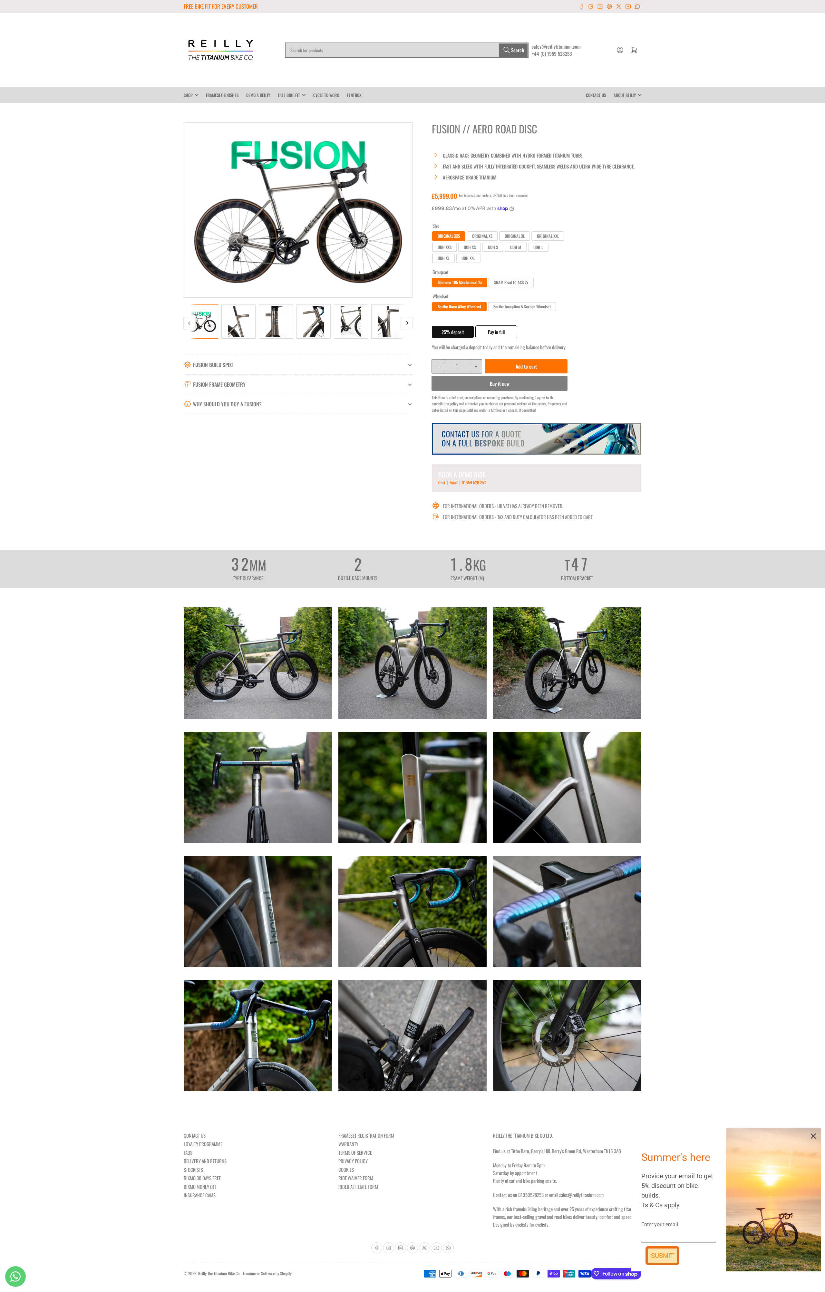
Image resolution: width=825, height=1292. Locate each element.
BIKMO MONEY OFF (200, 1186)
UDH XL (443, 258)
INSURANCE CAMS (200, 1195)
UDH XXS (444, 247)
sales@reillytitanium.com (556, 46)
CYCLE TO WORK (326, 95)
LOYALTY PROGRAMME (203, 1143)
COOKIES (346, 1169)
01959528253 (531, 1194)
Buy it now (500, 383)
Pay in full (496, 331)
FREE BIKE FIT (289, 95)
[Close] (813, 1136)
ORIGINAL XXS (449, 236)
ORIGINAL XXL (548, 236)
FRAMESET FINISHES (222, 95)
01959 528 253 (474, 482)
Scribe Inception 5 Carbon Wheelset (522, 306)
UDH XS (470, 247)
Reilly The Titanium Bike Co (219, 1273)
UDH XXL (468, 258)
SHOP (188, 95)
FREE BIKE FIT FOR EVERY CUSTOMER (221, 6)
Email (454, 482)
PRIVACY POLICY (353, 1160)
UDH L (538, 247)
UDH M (515, 247)
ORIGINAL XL (515, 236)
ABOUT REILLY (625, 95)
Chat (442, 482)
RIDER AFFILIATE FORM (358, 1186)
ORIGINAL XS (482, 236)
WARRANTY (348, 1143)
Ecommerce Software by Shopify (267, 1273)
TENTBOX (354, 95)
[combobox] (407, 50)
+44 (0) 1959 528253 (552, 53)
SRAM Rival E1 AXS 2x (511, 282)
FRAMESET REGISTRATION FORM (366, 1135)
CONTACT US (596, 95)
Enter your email (659, 1224)
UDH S (493, 247)
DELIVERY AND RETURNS (205, 1160)
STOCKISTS (193, 1169)
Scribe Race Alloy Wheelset (459, 306)
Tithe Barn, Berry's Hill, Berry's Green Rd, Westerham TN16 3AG (566, 1150)
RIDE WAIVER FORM (355, 1177)
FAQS (188, 1152)
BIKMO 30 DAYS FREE (202, 1177)
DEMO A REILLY (258, 95)
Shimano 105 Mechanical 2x (460, 282)
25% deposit (453, 331)
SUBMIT (662, 1255)
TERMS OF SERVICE (355, 1152)
